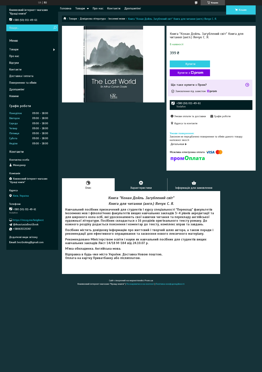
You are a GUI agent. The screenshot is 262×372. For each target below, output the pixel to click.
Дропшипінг (132, 8)
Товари (80, 8)
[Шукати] (54, 28)
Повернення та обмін (22, 82)
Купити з (184, 73)
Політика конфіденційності (170, 284)
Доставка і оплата (21, 76)
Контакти (113, 8)
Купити (190, 64)
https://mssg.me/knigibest (28, 220)
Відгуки (14, 63)
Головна (65, 8)
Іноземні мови (116, 18)
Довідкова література (93, 18)
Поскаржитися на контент (140, 284)
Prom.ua (149, 280)
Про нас (98, 8)
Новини (14, 96)
